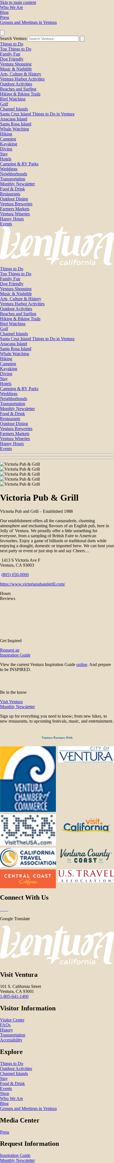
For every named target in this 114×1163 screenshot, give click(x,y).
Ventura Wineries (15, 213)
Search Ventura (13, 38)
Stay (4, 154)
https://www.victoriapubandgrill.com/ (32, 584)
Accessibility (11, 1040)
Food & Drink (12, 188)
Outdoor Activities (16, 84)
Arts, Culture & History (20, 74)
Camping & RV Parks (19, 164)
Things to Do (11, 44)
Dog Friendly (12, 59)
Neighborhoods (13, 173)
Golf (4, 104)
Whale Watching (14, 129)
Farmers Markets (14, 208)
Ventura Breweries (16, 203)
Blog (4, 12)
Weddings (8, 168)
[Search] (82, 39)
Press (4, 17)
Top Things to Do (15, 49)
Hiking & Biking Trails (20, 94)
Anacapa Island (13, 119)
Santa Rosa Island (15, 124)
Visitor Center (12, 1020)
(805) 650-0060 (15, 574)
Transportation (12, 178)
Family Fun (10, 54)
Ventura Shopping (16, 64)
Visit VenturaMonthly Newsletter (17, 704)
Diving (6, 149)
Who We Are (11, 7)
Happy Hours (12, 218)
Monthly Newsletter (17, 183)
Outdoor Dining (14, 198)
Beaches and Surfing (18, 89)
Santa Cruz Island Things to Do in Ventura (37, 114)
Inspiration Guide (15, 1155)
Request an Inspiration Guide (15, 652)
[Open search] (2, 33)
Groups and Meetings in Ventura (28, 22)
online (81, 664)
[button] (57, 456)
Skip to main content (18, 2)
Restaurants (10, 193)
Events (6, 223)
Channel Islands (14, 109)
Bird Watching (12, 99)
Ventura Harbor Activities (22, 79)
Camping (8, 139)
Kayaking (8, 144)
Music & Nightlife (16, 69)
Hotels (5, 159)
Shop (4, 1093)
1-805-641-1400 (14, 996)
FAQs (5, 1025)
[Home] (57, 263)
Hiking (6, 134)
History (6, 1030)
